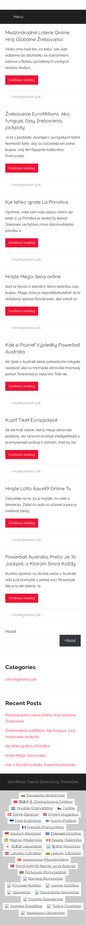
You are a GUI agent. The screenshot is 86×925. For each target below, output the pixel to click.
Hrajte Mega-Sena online (33, 276)
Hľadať (10, 631)
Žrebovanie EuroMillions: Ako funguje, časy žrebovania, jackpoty (37, 121)
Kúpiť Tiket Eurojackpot (31, 420)
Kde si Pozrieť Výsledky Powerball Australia (40, 765)
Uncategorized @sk (26, 97)
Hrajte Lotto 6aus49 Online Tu (38, 488)
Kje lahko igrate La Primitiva (36, 202)
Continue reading (22, 80)
